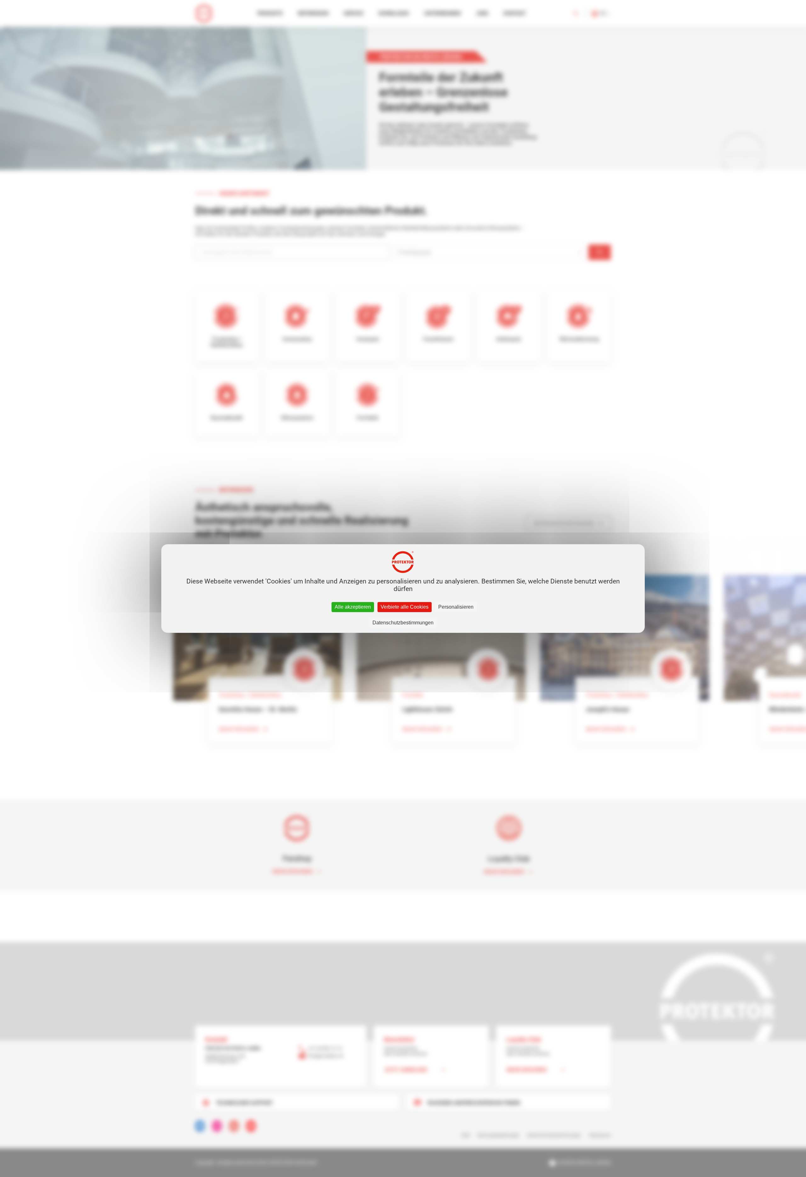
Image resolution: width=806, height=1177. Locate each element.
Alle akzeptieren (353, 607)
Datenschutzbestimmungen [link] (403, 622)
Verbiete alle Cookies (405, 607)
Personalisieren (456, 607)
